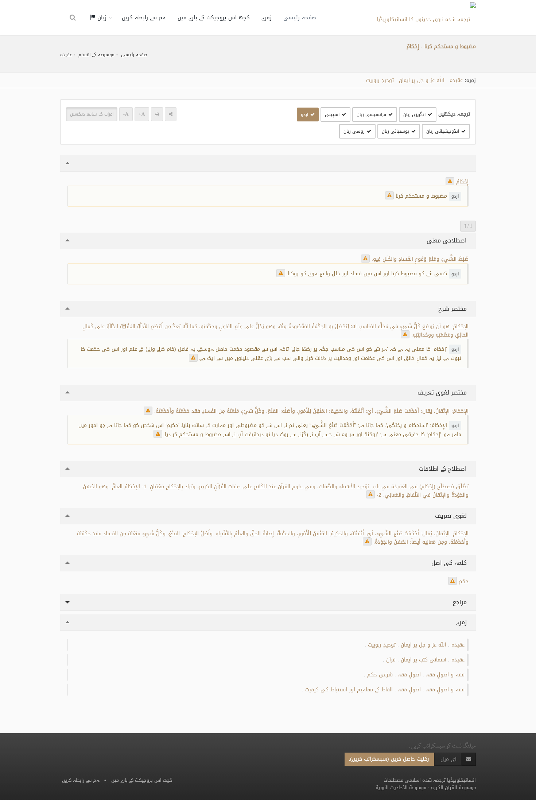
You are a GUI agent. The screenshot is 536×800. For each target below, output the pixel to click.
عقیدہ (66, 55)
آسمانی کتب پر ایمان (423, 660)
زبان (101, 17)
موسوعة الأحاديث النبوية (401, 787)
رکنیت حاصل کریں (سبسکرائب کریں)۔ (389, 759)
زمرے (266, 17)
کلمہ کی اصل (450, 562)
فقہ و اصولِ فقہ (445, 675)
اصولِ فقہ (409, 675)
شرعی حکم (380, 675)
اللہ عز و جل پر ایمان (421, 80)
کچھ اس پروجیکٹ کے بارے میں (214, 17)
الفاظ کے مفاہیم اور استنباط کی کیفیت (349, 690)
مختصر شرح (453, 308)
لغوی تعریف (452, 515)
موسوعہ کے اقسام (96, 55)
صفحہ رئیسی (299, 17)
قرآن (391, 660)
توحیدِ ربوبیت (380, 80)
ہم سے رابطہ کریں (144, 17)
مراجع (461, 602)
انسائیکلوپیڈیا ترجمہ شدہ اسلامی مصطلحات (430, 780)
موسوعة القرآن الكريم (453, 787)
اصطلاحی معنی (448, 240)
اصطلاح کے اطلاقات (444, 468)
